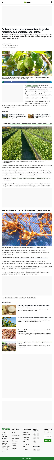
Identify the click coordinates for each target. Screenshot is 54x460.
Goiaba (16, 297)
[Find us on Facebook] (34, 434)
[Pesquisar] (51, 2)
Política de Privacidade (26, 433)
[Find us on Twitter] (38, 434)
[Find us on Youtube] (38, 438)
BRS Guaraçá (9, 297)
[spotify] (34, 450)
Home (14, 432)
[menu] (2, 2)
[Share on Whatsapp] (3, 82)
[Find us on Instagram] (34, 438)
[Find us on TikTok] (34, 441)
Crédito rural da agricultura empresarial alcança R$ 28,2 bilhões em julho (42, 116)
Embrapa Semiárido (32, 85)
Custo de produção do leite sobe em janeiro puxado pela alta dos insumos (31, 123)
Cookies (25, 449)
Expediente (15, 438)
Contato (14, 448)
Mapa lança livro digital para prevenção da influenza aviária (31, 257)
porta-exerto (31, 297)
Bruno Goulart (7, 43)
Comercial (15, 441)
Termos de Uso (26, 445)
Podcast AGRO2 (14, 445)
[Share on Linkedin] (51, 82)
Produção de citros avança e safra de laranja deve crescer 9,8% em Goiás (34, 317)
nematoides (22, 297)
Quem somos (16, 435)
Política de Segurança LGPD (26, 439)
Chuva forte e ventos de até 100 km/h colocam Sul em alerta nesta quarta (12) (17, 116)
